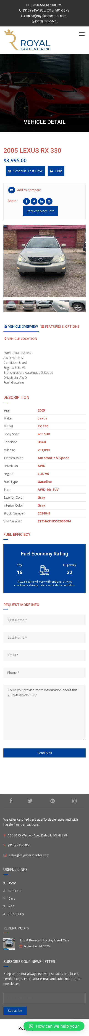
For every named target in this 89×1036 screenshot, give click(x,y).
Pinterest (52, 801)
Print (58, 171)
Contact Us (16, 914)
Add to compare (28, 190)
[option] (44, 261)
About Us (14, 890)
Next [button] (76, 263)
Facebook (10, 801)
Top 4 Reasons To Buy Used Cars (44, 940)
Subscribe (15, 1010)
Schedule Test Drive (28, 171)
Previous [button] (13, 263)
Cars (11, 898)
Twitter (30, 801)
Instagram (75, 801)
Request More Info (41, 211)
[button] (54, 1026)
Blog (11, 906)
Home (12, 883)
